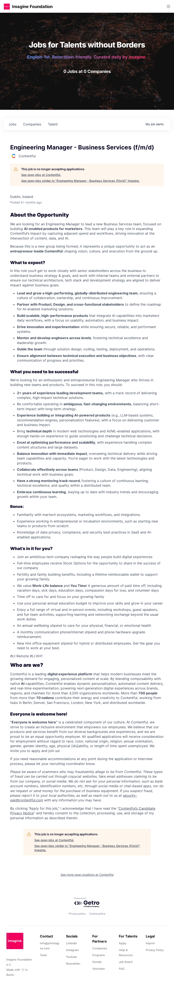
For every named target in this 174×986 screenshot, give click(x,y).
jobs (12, 124)
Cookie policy (97, 913)
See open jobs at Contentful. (41, 175)
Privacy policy (77, 913)
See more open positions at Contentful (87, 874)
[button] (7, 6)
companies (32, 124)
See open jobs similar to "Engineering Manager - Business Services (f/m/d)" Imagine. (80, 180)
